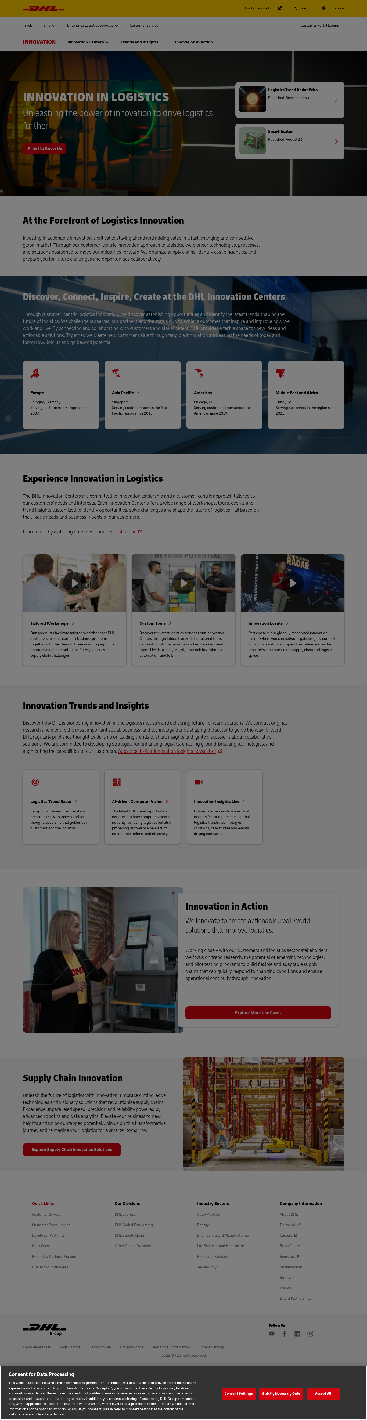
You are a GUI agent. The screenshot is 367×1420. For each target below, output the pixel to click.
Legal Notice (54, 1414)
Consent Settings (239, 1394)
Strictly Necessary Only (281, 1394)
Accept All (323, 1394)
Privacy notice (33, 1414)
